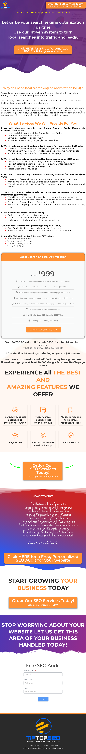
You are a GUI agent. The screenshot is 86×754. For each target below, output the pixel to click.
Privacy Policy (33, 745)
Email (26, 688)
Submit (43, 699)
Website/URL (30, 671)
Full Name (28, 679)
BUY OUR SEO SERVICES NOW (43, 330)
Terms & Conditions (50, 745)
